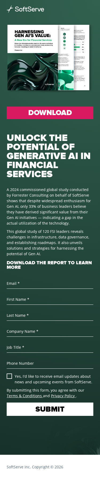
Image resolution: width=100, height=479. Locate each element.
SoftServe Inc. (19, 466)
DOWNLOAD (50, 112)
